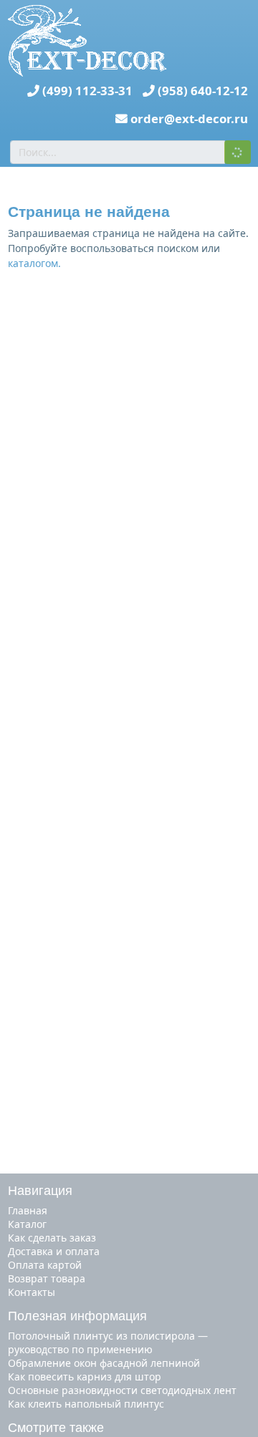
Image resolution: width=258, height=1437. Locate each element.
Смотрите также (56, 1428)
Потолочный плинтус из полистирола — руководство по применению (108, 1342)
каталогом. (34, 263)
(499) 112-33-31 (87, 90)
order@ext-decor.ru (189, 118)
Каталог (27, 1224)
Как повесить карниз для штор (84, 1376)
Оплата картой (45, 1265)
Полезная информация (77, 1316)
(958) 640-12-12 (203, 90)
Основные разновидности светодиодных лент (122, 1390)
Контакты (31, 1292)
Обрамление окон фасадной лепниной (104, 1363)
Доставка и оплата (54, 1251)
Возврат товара (46, 1278)
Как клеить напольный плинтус (86, 1404)
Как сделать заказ (52, 1237)
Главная (27, 1210)
